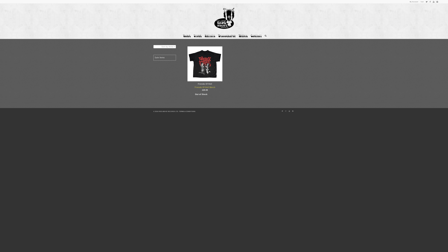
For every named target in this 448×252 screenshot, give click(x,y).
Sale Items (160, 58)
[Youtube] (433, 2)
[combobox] (164, 46)
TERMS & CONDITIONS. (187, 111)
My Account (414, 1)
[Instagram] (437, 2)
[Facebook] (430, 2)
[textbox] (165, 46)
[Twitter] (426, 2)
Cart (422, 1)
